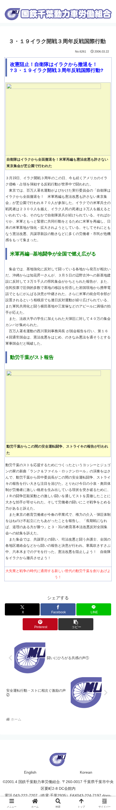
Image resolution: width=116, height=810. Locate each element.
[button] (75, 624)
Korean (86, 772)
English (30, 772)
